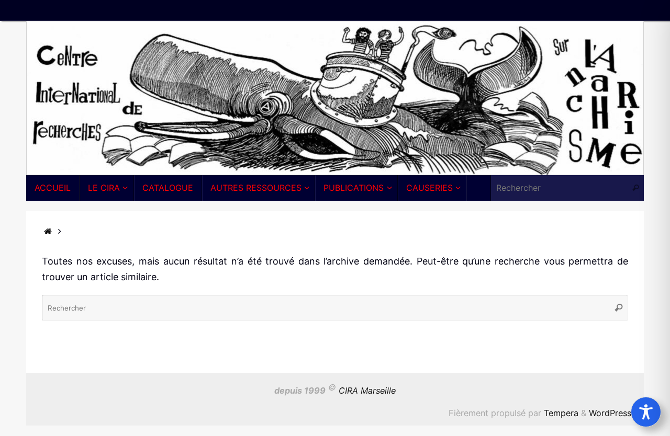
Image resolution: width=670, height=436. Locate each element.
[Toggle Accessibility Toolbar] (646, 412)
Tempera (561, 413)
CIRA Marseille (367, 390)
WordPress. (611, 413)
